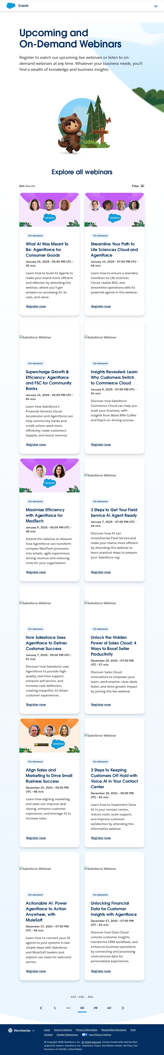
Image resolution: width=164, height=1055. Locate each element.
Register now (36, 306)
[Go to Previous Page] (41, 1008)
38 (82, 1008)
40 (109, 1008)
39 (96, 1008)
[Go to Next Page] (122, 1008)
